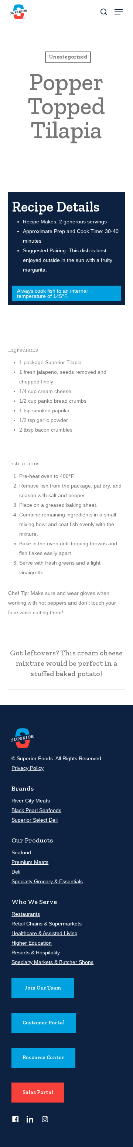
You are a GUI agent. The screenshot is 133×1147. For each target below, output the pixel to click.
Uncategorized (68, 57)
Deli (15, 872)
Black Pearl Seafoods (36, 810)
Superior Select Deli (34, 820)
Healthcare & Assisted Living (44, 933)
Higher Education (31, 943)
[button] (119, 12)
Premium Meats (29, 862)
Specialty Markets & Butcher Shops (52, 962)
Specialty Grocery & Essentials (47, 881)
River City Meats (30, 801)
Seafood (21, 852)
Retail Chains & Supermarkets (46, 924)
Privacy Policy (27, 768)
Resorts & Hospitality (35, 952)
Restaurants (25, 914)
